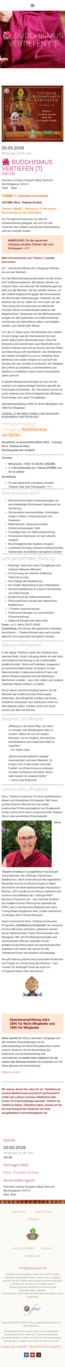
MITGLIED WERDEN (24, 1248)
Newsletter (43, 1211)
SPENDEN (33, 1219)
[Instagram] (38, 1355)
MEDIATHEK (19, 1211)
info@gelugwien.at (32, 1268)
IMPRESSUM (32, 1256)
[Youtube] (32, 1355)
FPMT (50, 1274)
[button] (32, 5)
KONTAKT (46, 1248)
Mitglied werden (11, 1072)
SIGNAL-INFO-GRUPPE (13, 1346)
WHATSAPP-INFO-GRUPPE (45, 1346)
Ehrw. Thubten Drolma (20, 1172)
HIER (27, 248)
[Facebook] (26, 1355)
